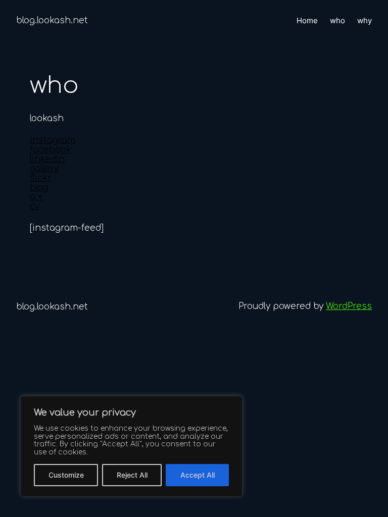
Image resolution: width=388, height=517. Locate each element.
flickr (41, 178)
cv (34, 206)
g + (36, 196)
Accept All (197, 475)
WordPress (349, 306)
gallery (44, 168)
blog (39, 187)
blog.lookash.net (52, 20)
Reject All (132, 475)
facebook (50, 149)
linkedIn (47, 159)
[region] (131, 446)
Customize (66, 475)
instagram (52, 140)
